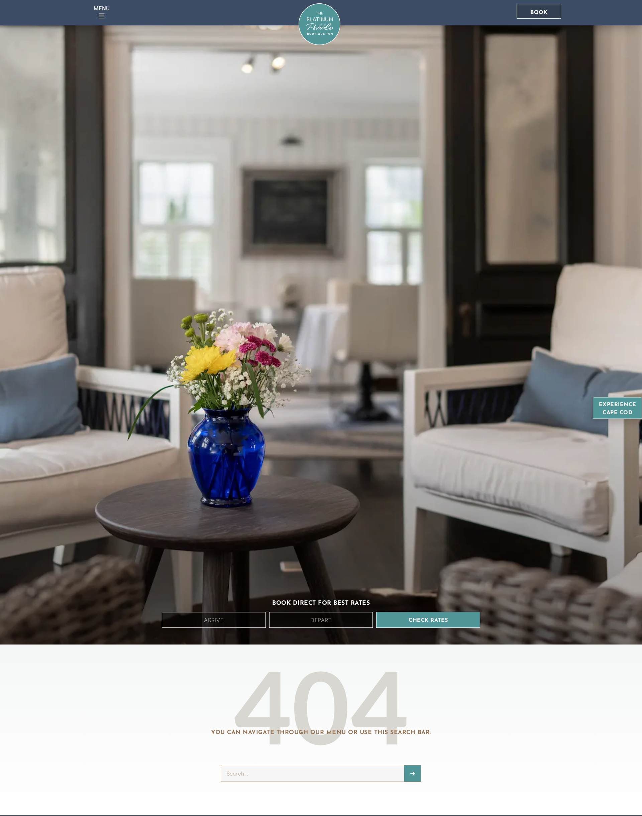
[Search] (412, 773)
